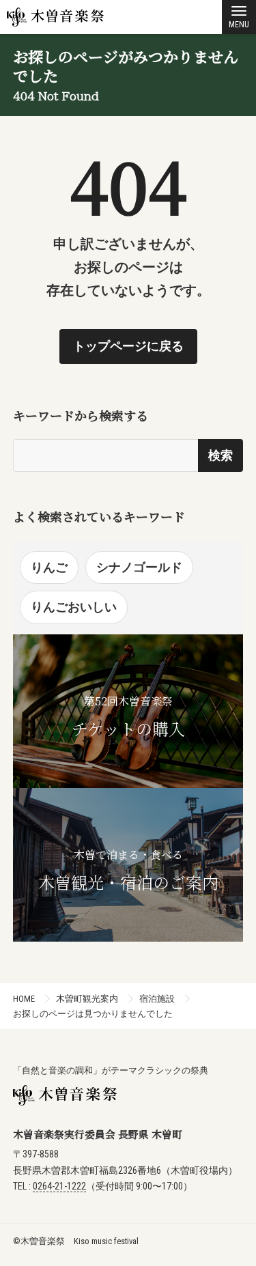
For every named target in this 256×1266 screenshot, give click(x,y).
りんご (49, 567)
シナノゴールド (139, 567)
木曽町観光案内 (87, 999)
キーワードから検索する (80, 415)
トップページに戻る (128, 346)
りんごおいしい (74, 607)
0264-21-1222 (59, 1186)
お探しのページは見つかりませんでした (93, 1014)
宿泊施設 (157, 999)
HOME (24, 999)
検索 (220, 455)
